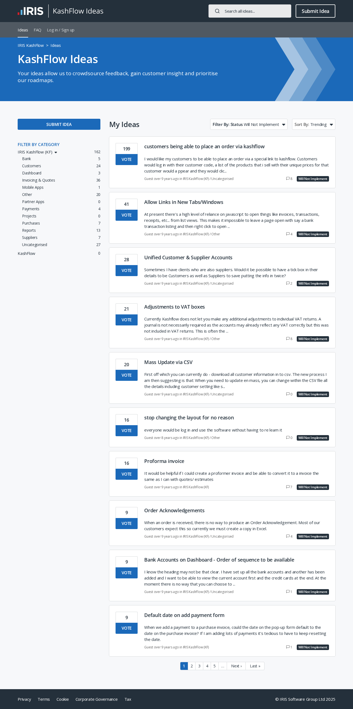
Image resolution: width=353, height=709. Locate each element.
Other (215, 234)
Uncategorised (222, 178)
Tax (127, 699)
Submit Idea (315, 11)
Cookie (63, 699)
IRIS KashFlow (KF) (196, 178)
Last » (255, 665)
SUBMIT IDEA (58, 124)
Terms (44, 699)
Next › (236, 665)
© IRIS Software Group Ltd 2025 (305, 699)
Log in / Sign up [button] (60, 30)
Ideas (23, 30)
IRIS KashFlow (31, 45)
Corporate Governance (97, 699)
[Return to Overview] (60, 11)
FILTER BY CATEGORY (39, 144)
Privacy (24, 699)
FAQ (37, 30)
